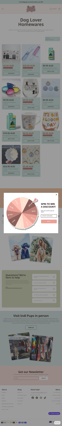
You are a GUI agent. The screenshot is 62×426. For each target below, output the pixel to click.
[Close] (56, 194)
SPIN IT (49, 221)
